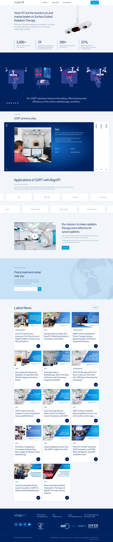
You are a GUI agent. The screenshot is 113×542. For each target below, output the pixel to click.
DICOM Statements (95, 537)
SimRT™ (57, 152)
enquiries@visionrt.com (42, 516)
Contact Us (94, 2)
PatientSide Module (75, 152)
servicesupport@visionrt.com (75, 516)
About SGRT (55, 2)
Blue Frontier (96, 539)
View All (95, 307)
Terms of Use (69, 537)
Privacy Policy (62, 537)
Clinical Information (85, 537)
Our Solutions (67, 2)
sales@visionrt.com (57, 516)
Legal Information (54, 537)
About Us (45, 2)
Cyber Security (76, 537)
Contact (90, 514)
